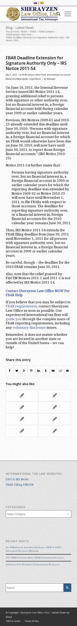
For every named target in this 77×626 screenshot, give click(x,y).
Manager (51, 79)
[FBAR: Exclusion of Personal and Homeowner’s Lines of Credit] (54, 419)
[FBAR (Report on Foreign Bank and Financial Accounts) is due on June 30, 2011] (22, 419)
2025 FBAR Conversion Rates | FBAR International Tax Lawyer (35, 557)
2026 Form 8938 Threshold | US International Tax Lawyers (33, 564)
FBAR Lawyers (46, 31)
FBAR (33, 31)
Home (24, 31)
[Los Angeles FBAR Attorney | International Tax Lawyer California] (54, 431)
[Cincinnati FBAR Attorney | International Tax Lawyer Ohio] (22, 407)
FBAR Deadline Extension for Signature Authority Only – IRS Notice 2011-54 (36, 63)
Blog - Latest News (20, 27)
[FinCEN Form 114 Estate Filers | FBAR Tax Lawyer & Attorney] (54, 395)
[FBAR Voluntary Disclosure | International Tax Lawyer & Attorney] (22, 395)
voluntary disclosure (29, 327)
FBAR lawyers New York (18, 34)
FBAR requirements (21, 306)
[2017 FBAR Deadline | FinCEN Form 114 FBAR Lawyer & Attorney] (22, 431)
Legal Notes (35, 79)
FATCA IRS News (17, 479)
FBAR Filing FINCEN (20, 484)
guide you (14, 319)
